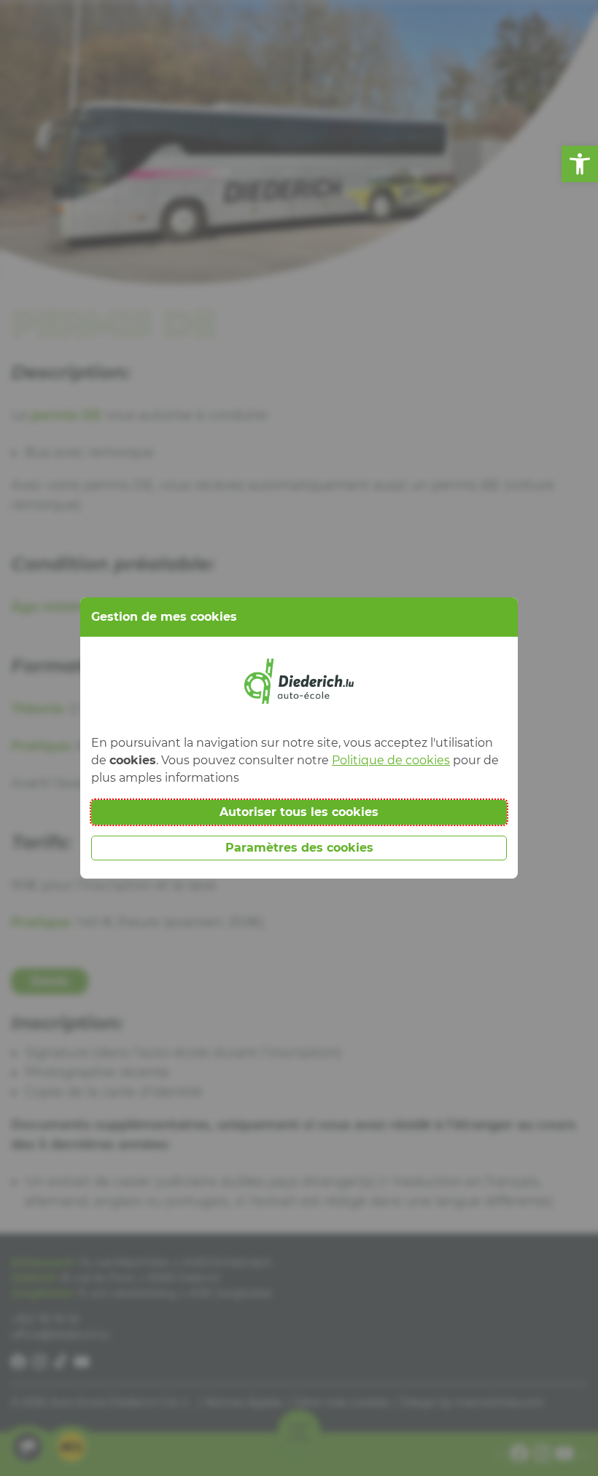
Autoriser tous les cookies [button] (299, 812)
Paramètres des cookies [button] (299, 848)
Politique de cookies (391, 760)
